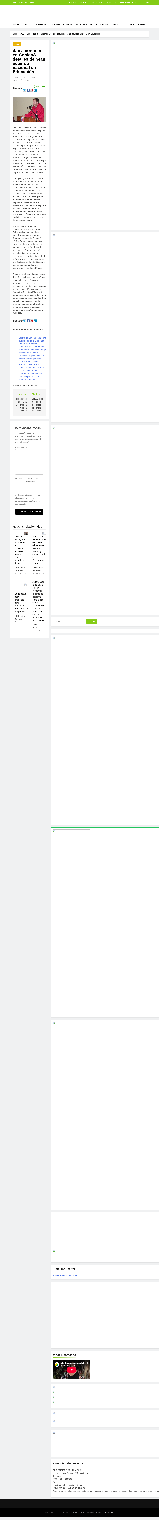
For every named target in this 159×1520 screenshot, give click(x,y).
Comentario (21, 448)
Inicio (16, 25)
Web (38, 478)
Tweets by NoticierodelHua (65, 1276)
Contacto (145, 2)
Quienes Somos (124, 2)
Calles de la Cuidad (97, 2)
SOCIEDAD (55, 25)
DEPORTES (117, 25)
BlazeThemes (107, 1512)
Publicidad (136, 2)
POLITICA (130, 25)
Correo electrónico (30, 481)
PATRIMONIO (102, 25)
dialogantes (111, 2)
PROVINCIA (41, 25)
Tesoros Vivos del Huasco (78, 2)
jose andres (20, 77)
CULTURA (67, 25)
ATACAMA (27, 25)
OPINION (142, 25)
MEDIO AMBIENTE (84, 25)
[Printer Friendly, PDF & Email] (39, 86)
